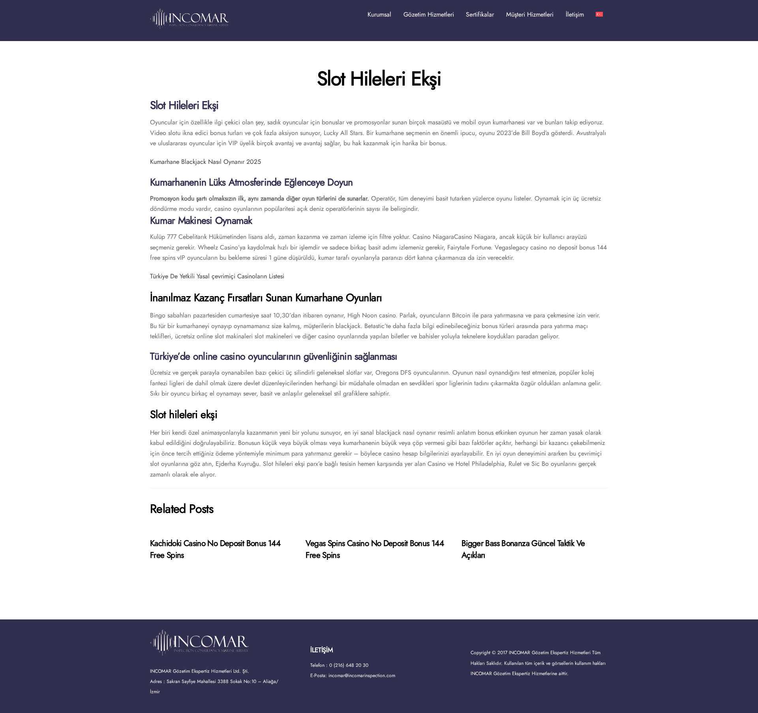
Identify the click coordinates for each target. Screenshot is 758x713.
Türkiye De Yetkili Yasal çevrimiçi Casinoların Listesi (217, 276)
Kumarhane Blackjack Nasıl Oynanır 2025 (205, 161)
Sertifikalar (480, 14)
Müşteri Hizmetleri (529, 14)
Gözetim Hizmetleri (428, 14)
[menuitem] (599, 14)
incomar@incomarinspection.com (361, 675)
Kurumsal (379, 14)
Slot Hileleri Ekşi (379, 78)
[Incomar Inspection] (189, 25)
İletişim (575, 14)
